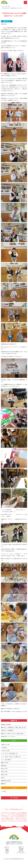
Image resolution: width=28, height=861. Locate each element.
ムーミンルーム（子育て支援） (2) (9, 753)
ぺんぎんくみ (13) (5, 750)
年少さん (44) (4, 771)
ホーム (7, 846)
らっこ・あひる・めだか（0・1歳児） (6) (10, 756)
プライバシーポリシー (21, 852)
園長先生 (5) (4, 765)
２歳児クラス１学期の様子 (7, 730)
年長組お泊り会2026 (6, 724)
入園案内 (7, 850)
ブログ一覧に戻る (14, 797)
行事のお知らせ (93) (5, 780)
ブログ (7, 853)
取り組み (7, 849)
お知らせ (7, 851)
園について (7, 847)
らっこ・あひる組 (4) (6, 759)
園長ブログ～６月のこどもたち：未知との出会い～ (13, 733)
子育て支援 (21, 848)
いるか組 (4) (4, 747)
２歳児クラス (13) (5, 744)
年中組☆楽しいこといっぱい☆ (8, 736)
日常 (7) (3, 777)
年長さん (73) (4, 774)
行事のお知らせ (6, 21)
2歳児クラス (21, 846)
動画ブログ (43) (4, 762)
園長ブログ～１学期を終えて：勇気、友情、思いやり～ (14, 727)
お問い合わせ (21, 851)
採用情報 (21, 849)
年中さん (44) (4, 768)
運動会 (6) (3, 783)
